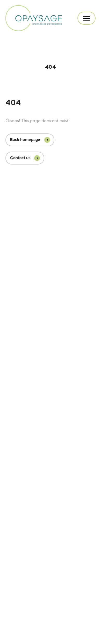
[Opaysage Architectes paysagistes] (34, 18)
